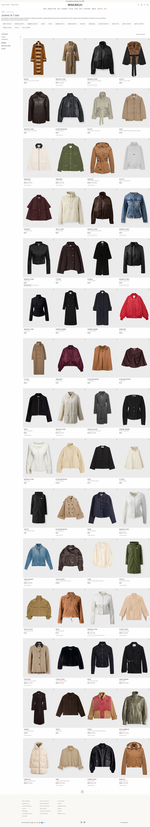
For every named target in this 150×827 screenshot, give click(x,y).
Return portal (43, 808)
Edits (58, 9)
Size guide (24, 816)
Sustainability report (27, 813)
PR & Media (25, 811)
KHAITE (60, 811)
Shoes (76, 9)
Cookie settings (44, 813)
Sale (105, 9)
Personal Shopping (26, 806)
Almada (60, 803)
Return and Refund (44, 806)
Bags (80, 9)
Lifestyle (100, 9)
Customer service (14, 4)
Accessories (86, 9)
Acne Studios (61, 801)
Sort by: (138, 34)
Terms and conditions (45, 811)
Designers (64, 9)
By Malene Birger (62, 806)
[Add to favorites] (53, 39)
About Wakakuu (26, 801)
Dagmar (60, 808)
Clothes (71, 9)
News (44, 9)
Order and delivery (44, 803)
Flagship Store (25, 803)
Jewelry (94, 9)
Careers (24, 808)
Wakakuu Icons (52, 9)
